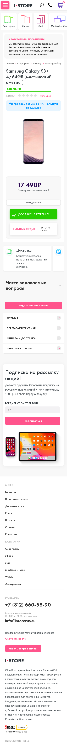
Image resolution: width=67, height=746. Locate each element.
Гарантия (10, 492)
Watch (9, 577)
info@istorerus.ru (20, 620)
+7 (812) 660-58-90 (28, 605)
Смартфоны (23, 63)
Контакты (11, 534)
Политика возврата (17, 499)
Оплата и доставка (21, 338)
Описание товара (20, 348)
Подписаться (33, 421)
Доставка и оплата (16, 506)
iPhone (9, 556)
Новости (10, 520)
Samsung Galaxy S (54, 63)
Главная (10, 63)
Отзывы (12, 318)
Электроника (13, 584)
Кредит (9, 513)
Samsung (37, 63)
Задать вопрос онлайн (33, 305)
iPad (7, 563)
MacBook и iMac (15, 570)
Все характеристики (21, 328)
